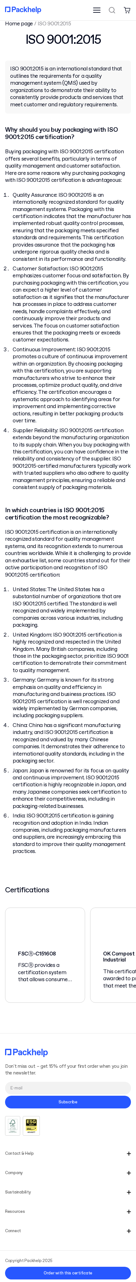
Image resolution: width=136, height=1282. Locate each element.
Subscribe (68, 1102)
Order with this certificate (68, 1273)
